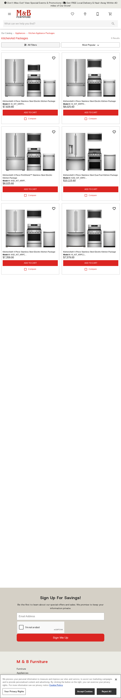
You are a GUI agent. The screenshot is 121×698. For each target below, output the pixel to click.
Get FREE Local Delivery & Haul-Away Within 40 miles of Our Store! (84, 4)
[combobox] (90, 44)
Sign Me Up (60, 637)
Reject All (106, 691)
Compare (32, 119)
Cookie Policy (56, 685)
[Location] (85, 14)
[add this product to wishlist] (54, 58)
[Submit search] (113, 24)
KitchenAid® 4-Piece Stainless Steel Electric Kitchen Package (89, 252)
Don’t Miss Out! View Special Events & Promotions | (35, 2)
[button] (9, 14)
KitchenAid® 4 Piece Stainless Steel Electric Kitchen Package (29, 101)
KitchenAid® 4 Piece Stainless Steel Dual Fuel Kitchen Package (90, 175)
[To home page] (24, 14)
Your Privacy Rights (14, 691)
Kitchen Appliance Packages (42, 33)
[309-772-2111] (97, 14)
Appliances (20, 33)
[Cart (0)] (110, 14)
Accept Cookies (85, 691)
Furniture (21, 668)
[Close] (115, 679)
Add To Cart (30, 112)
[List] (72, 14)
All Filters (32, 45)
